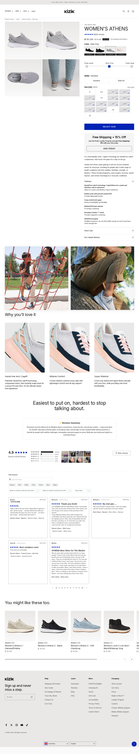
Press (114, 692)
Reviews (74, 688)
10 (82, 588)
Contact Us (49, 700)
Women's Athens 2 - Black (50, 645)
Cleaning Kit (93, 688)
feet (33, 485)
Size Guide (49, 688)
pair (19, 485)
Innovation (75, 684)
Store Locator (117, 684)
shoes (12, 485)
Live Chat (48, 704)
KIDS (25, 11)
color (41, 485)
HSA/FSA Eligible (95, 684)
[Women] (64, 454)
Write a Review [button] (123, 453)
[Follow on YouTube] (21, 725)
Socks (91, 692)
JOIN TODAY (109, 148)
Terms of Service (95, 708)
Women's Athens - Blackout (18, 518)
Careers (115, 704)
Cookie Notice (94, 712)
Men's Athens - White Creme (60, 577)
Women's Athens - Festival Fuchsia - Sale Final (24, 553)
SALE (33, 11)
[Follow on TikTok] (27, 725)
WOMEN (8, 11)
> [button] (86, 588)
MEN (17, 11)
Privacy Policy (94, 704)
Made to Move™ (118, 696)
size (48, 485)
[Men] (87, 460)
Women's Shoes (9, 19)
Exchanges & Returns (53, 692)
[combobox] (56, 744)
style (55, 485)
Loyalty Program (118, 700)
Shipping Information (52, 684)
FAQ (72, 696)
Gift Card (92, 696)
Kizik (26, 485)
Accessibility (93, 700)
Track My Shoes (51, 696)
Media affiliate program (120, 712)
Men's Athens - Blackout (100, 512)
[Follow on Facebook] (6, 725)
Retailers (115, 716)
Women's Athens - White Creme (61, 528)
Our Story (115, 688)
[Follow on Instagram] (16, 725)
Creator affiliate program (121, 708)
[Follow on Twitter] (11, 725)
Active (18, 19)
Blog (72, 692)
